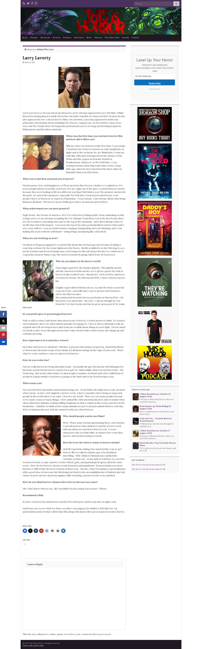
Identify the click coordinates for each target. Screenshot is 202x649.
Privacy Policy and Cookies (33, 646)
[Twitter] (28, 3)
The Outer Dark (112, 37)
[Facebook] (32, 3)
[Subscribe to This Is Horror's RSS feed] (24, 3)
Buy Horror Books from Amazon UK (148, 464)
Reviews (56, 37)
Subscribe (155, 83)
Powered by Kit (154, 89)
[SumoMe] (3, 341)
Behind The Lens (45, 49)
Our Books (45, 37)
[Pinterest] (3, 334)
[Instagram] (35, 3)
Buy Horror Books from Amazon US (148, 469)
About (24, 37)
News (89, 37)
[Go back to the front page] (101, 21)
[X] (3, 321)
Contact (135, 37)
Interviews (79, 37)
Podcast (34, 37)
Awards (125, 37)
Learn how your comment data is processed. (87, 634)
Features (67, 37)
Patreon (98, 37)
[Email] (3, 327)
